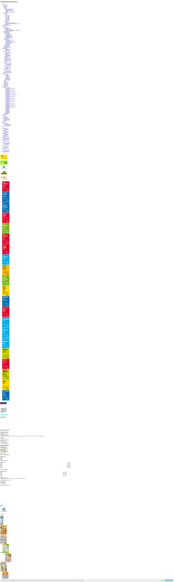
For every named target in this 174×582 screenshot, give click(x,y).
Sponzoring (5, 114)
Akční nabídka (8, 50)
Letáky (3, 126)
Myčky (5, 62)
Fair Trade (5, 81)
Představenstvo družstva (9, 36)
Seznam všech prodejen (7, 71)
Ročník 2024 (8, 90)
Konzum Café (6, 68)
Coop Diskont (6, 53)
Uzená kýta (7, 76)
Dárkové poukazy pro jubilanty (10, 42)
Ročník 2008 (8, 110)
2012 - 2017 (7, 20)
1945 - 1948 (7, 16)
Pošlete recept (6, 123)
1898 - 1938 (7, 15)
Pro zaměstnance (6, 24)
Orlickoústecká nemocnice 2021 (10, 96)
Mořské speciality (8, 77)
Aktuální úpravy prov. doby (8, 72)
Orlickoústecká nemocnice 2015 (10, 105)
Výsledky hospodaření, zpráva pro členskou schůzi (13, 30)
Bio (4, 80)
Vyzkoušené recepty (7, 125)
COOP (5, 7)
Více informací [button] (81, 580)
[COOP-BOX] (4, 164)
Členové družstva (8, 33)
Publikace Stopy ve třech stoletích (10, 22)
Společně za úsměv (6, 87)
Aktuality (3, 121)
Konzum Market (4, 128)
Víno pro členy (8, 44)
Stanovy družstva (6, 31)
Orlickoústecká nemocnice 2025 (10, 89)
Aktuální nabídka (8, 43)
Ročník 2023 (8, 92)
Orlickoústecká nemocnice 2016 (10, 103)
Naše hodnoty (6, 6)
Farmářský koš (8, 75)
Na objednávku (6, 74)
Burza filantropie (6, 113)
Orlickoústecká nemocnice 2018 (10, 101)
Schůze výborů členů (9, 29)
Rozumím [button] (168, 580)
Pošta (5, 70)
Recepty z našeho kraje (7, 124)
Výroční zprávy (6, 46)
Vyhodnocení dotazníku (7, 47)
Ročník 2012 (8, 108)
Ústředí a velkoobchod (7, 119)
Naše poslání (6, 5)
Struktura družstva (6, 32)
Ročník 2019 (8, 98)
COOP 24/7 (4, 137)
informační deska (6, 28)
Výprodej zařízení (6, 117)
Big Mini (5, 61)
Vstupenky (5, 83)
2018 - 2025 (7, 21)
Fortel (5, 66)
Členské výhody (6, 39)
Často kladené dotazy (7, 45)
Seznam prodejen (4, 48)
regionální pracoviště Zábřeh (10, 10)
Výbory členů (8, 34)
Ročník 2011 (7, 109)
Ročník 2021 (8, 95)
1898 (6, 14)
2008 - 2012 (7, 19)
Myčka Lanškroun (8, 64)
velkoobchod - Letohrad (9, 9)
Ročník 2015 (8, 104)
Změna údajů (8, 27)
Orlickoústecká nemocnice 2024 (10, 91)
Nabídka (5, 116)
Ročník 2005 (8, 112)
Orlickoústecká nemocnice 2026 (10, 88)
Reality (3, 115)
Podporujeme (4, 86)
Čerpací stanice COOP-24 (7, 59)
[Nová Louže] (4, 169)
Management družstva (9, 37)
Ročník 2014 (8, 106)
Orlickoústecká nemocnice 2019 (10, 99)
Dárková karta (6, 85)
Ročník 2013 (8, 107)
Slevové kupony (8, 40)
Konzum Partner (6, 56)
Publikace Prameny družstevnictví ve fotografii (12, 23)
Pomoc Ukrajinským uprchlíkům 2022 (11, 94)
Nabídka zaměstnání (5, 118)
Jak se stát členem (6, 38)
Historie (5, 13)
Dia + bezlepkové (6, 82)
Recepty (3, 122)
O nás (3, 4)
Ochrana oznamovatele (7, 25)
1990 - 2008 (7, 18)
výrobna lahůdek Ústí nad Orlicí (10, 12)
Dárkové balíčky (8, 79)
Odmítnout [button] (162, 580)
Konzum (5, 51)
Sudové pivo (7, 78)
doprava (7, 11)
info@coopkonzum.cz (6, 443)
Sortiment (3, 73)
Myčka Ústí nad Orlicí (9, 63)
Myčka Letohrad (8, 65)
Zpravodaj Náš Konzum (9, 41)
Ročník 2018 (8, 100)
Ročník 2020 (8, 97)
